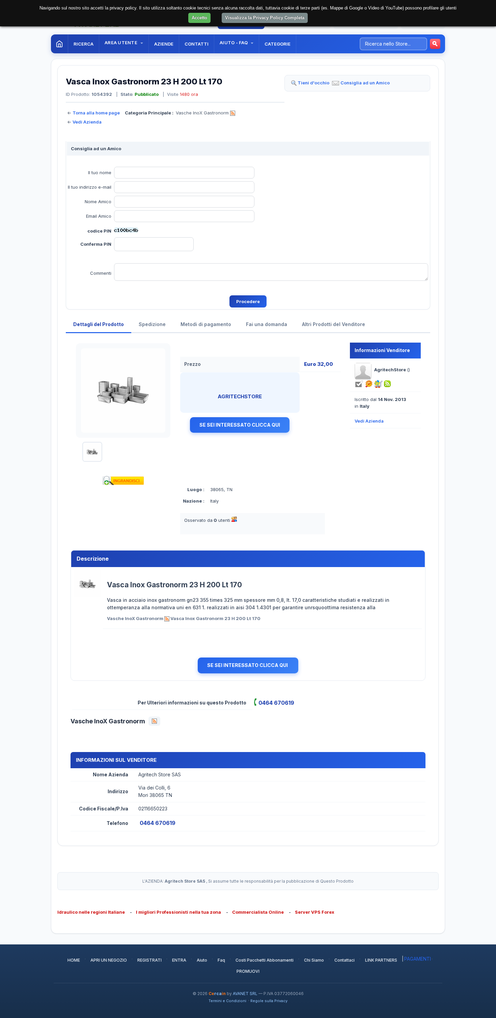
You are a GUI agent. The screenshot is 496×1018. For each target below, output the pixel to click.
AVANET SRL (245, 993)
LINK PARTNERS (381, 960)
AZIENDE (163, 44)
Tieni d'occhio (313, 82)
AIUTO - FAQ (234, 42)
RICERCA (83, 44)
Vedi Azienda (87, 122)
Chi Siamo (314, 960)
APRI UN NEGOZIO (108, 960)
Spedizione (152, 324)
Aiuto (202, 960)
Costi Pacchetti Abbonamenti (265, 960)
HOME (73, 960)
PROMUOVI (248, 971)
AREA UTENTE (121, 42)
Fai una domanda (266, 324)
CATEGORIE (278, 44)
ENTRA (179, 960)
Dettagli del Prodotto (98, 324)
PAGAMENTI (417, 959)
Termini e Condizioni (227, 1000)
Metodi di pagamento (206, 324)
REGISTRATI (149, 960)
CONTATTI (197, 44)
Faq (221, 960)
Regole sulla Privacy (268, 1000)
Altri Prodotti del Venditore (333, 324)
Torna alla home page (96, 112)
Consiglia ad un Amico (365, 82)
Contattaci (344, 960)
